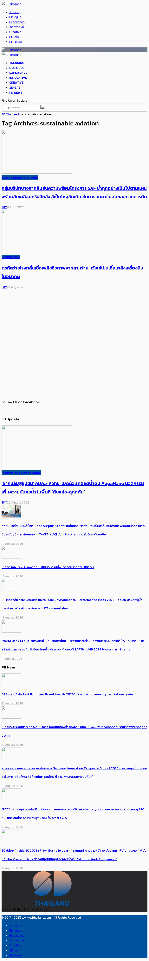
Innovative (16, 27)
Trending (15, 12)
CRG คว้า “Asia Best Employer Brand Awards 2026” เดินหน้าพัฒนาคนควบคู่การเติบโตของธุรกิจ (67, 694)
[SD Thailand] (11, 4)
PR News (15, 42)
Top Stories (12, 177)
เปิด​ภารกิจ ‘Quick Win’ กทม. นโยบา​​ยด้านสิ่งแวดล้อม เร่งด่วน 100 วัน (48, 567)
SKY (4, 207)
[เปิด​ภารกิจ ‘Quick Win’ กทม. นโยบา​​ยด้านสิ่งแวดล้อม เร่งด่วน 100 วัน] (11, 557)
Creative (15, 32)
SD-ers (14, 37)
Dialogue (15, 17)
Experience (17, 22)
